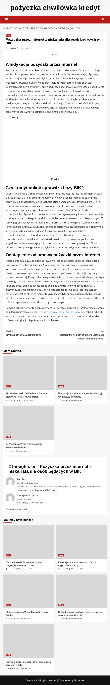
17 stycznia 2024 (24, 451)
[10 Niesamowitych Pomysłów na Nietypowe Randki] (28, 423)
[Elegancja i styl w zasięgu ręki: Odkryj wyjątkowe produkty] (81, 373)
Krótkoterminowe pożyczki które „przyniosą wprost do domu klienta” (80, 335)
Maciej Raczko (24, 495)
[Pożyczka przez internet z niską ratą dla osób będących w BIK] (28, 641)
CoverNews (64, 680)
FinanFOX (12, 48)
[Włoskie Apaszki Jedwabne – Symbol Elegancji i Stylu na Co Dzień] (28, 373)
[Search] (103, 19)
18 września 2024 (77, 400)
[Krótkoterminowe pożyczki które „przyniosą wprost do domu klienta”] (81, 591)
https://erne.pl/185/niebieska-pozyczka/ (62, 311)
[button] (6, 19)
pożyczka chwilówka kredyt (55, 8)
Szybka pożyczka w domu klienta (23, 333)
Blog (8, 35)
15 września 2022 (26, 48)
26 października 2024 (25, 400)
